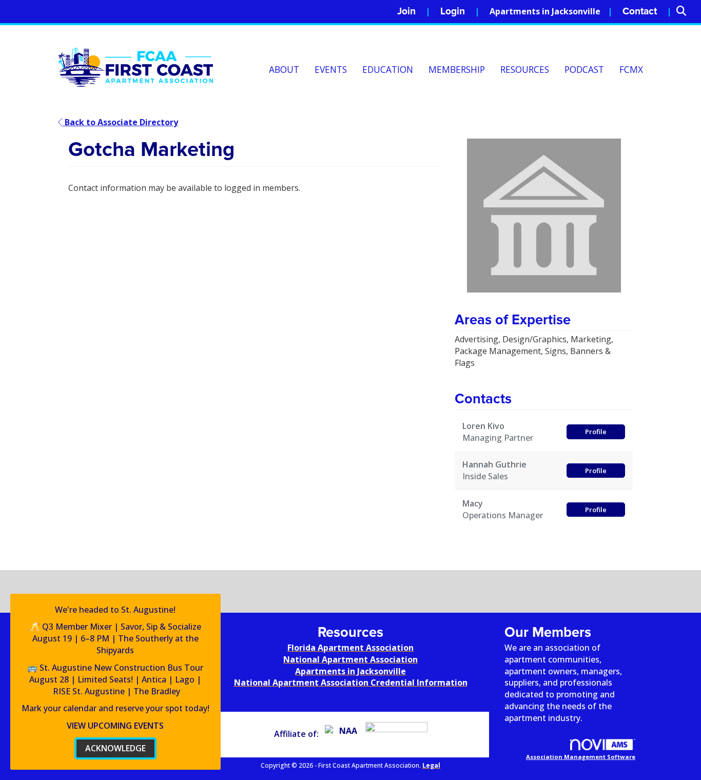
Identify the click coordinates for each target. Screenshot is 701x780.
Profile (596, 431)
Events (331, 69)
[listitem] (413, 11)
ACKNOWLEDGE (115, 748)
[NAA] (344, 733)
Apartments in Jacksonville (545, 11)
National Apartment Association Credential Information (351, 682)
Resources (524, 69)
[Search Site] (684, 11)
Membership (457, 69)
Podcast (584, 69)
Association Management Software (580, 757)
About (284, 69)
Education (387, 69)
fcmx (631, 69)
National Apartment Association (350, 659)
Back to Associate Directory (120, 122)
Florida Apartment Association (350, 647)
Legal (431, 765)
